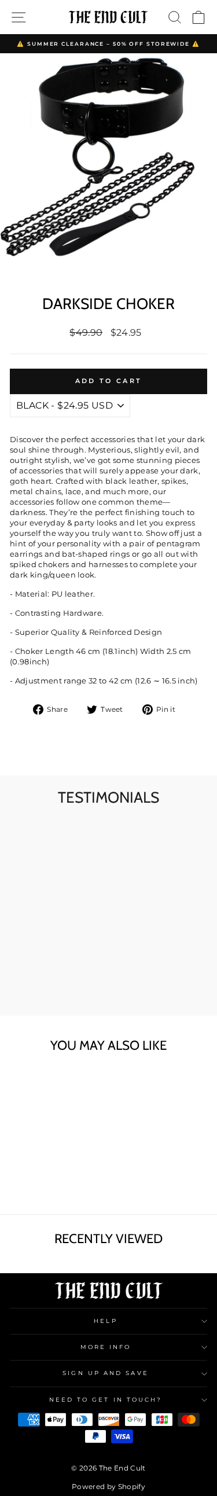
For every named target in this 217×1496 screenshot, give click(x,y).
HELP (105, 1321)
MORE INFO (105, 1347)
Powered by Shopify (108, 1486)
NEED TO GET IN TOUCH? (106, 1399)
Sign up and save (105, 1373)
